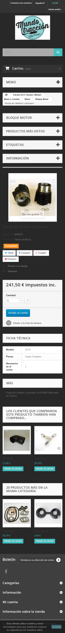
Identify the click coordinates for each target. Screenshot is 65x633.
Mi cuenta (10, 602)
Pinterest (11, 259)
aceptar (56, 626)
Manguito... (9, 458)
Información (17, 158)
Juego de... (40, 458)
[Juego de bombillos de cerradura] (48, 440)
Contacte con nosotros (21, 3)
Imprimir (12, 271)
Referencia (8, 234)
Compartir (25, 253)
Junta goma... (42, 531)
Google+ (42, 253)
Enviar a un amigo (18, 266)
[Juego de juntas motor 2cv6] (17, 513)
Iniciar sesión (55, 9)
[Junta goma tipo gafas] (48, 513)
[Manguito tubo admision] (17, 440)
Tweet (10, 253)
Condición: (8, 239)
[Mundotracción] (32, 27)
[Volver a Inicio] (6, 95)
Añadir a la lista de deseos (26, 323)
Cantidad (11, 295)
